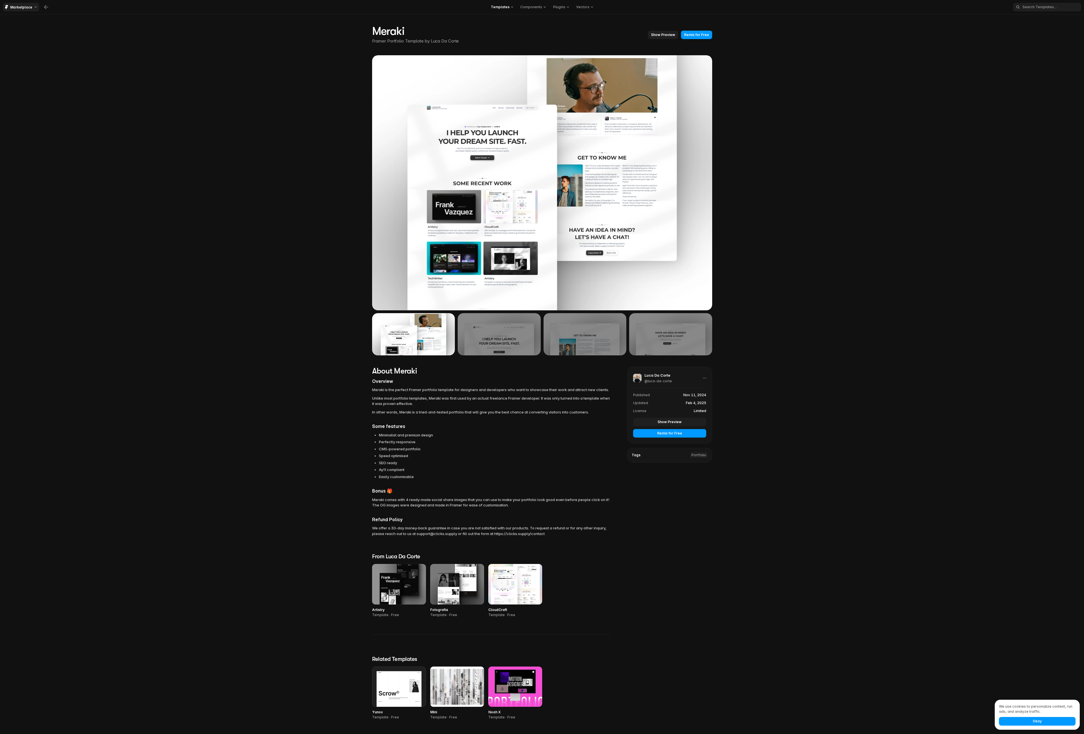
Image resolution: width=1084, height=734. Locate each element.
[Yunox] (399, 693)
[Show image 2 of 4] (499, 334)
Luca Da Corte (445, 41)
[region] (542, 182)
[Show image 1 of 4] (413, 334)
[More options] (704, 378)
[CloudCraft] (515, 591)
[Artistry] (399, 591)
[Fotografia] (457, 591)
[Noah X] (515, 693)
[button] (663, 35)
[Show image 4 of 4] (670, 334)
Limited (700, 411)
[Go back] (46, 7)
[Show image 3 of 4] (585, 334)
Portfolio (698, 455)
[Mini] (457, 693)
